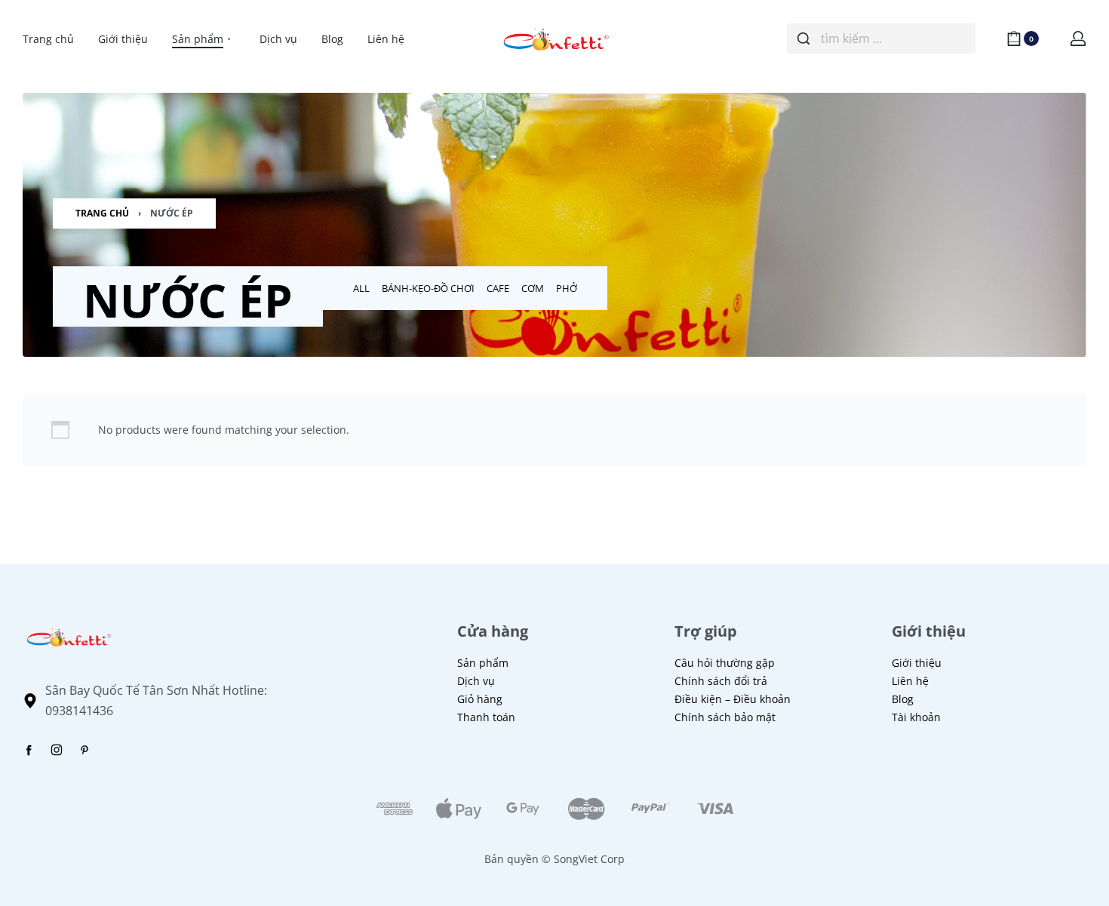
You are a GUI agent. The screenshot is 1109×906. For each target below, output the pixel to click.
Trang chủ (102, 213)
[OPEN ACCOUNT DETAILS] (1078, 38)
